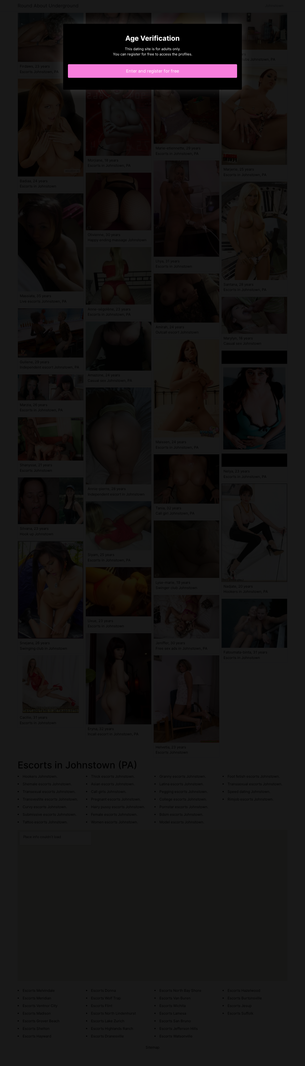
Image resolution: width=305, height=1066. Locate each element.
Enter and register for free (152, 71)
